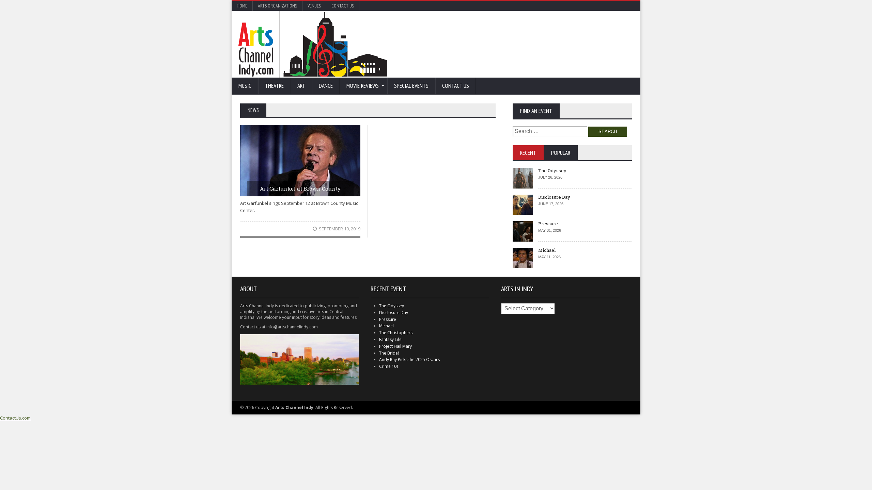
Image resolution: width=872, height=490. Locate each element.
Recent (528, 153)
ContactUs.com (15, 418)
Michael (547, 250)
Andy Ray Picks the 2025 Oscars (409, 359)
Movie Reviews (362, 85)
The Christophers (395, 333)
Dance (326, 85)
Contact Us (342, 6)
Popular (560, 153)
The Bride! (389, 353)
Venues (314, 6)
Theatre (274, 85)
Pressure (548, 223)
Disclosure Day (554, 197)
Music (244, 85)
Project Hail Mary (395, 346)
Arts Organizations (277, 6)
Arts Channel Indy (312, 44)
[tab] (528, 152)
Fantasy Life (390, 339)
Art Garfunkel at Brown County (300, 188)
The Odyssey (552, 170)
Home (242, 6)
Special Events (411, 85)
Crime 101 (389, 366)
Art (301, 85)
